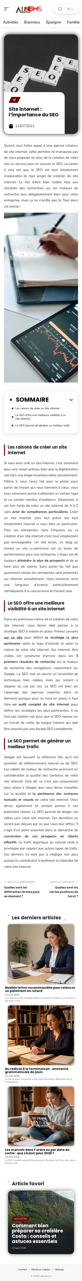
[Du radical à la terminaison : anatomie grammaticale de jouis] (41, 1035)
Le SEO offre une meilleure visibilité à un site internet (40, 417)
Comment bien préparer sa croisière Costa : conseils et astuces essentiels (37, 1233)
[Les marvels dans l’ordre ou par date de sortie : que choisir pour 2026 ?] (41, 1116)
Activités (20, 1218)
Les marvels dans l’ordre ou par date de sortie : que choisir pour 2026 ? (37, 1151)
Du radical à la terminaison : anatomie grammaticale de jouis (36, 1070)
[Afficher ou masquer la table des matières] (61, 399)
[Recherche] (60, 9)
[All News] (29, 9)
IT (14, 100)
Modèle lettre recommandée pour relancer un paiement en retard (40, 989)
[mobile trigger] (7, 9)
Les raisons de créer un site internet (37, 408)
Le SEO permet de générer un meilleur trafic (42, 425)
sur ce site (13, 637)
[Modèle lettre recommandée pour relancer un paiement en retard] (41, 954)
